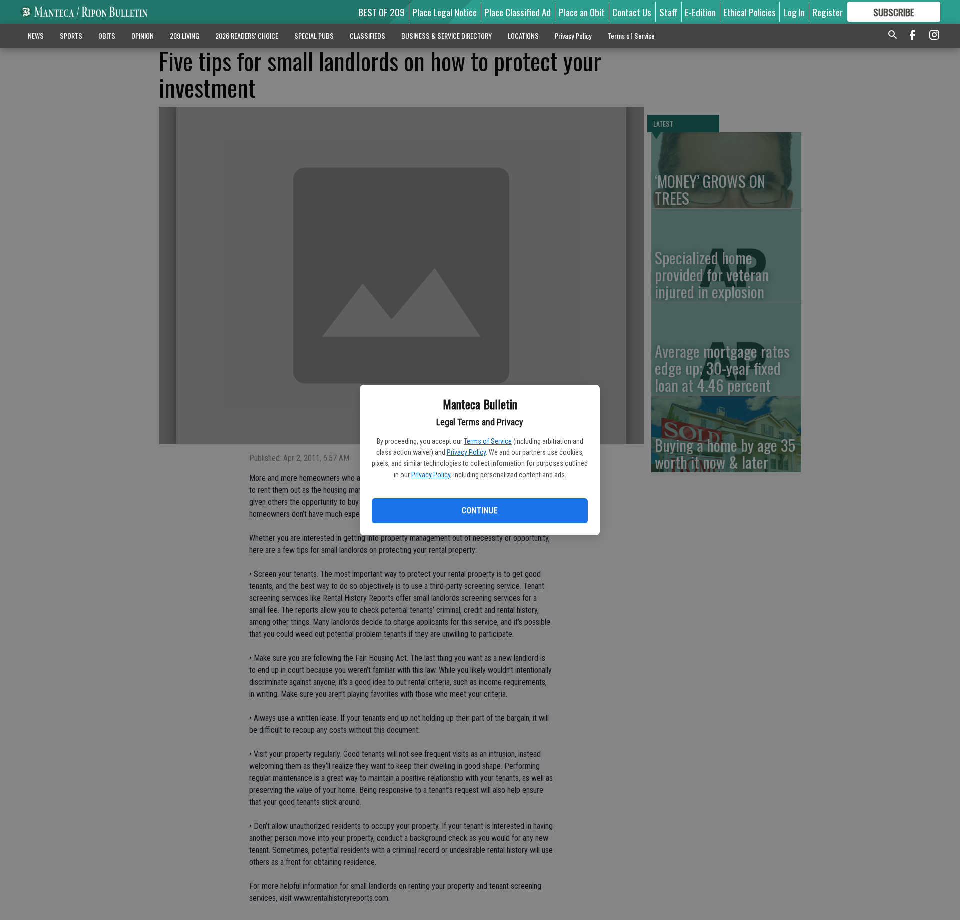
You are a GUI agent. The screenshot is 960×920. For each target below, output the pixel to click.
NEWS (36, 35)
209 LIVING (185, 35)
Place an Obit (582, 11)
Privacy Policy (466, 452)
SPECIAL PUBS (314, 35)
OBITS (107, 35)
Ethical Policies (750, 11)
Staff (669, 11)
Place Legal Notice (444, 11)
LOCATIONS (523, 35)
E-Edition (700, 11)
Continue (480, 510)
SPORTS (71, 35)
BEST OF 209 (381, 11)
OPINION (143, 35)
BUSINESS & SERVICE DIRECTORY (447, 35)
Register (827, 11)
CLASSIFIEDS (368, 35)
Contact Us (632, 11)
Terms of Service (488, 441)
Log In (794, 11)
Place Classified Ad (517, 11)
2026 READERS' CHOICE (247, 35)
